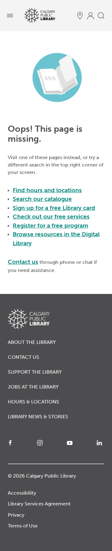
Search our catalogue (42, 198)
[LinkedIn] (100, 443)
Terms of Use (23, 526)
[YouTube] (71, 443)
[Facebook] (11, 443)
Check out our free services (51, 216)
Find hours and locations (47, 190)
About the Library (32, 342)
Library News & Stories (38, 417)
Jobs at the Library (33, 387)
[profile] (90, 15)
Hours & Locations (33, 402)
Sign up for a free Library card (54, 207)
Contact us (23, 261)
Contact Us (23, 357)
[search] (101, 15)
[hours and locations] (80, 15)
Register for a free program (50, 225)
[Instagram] (41, 443)
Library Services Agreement (39, 504)
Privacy (16, 515)
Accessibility (22, 493)
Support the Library (35, 372)
